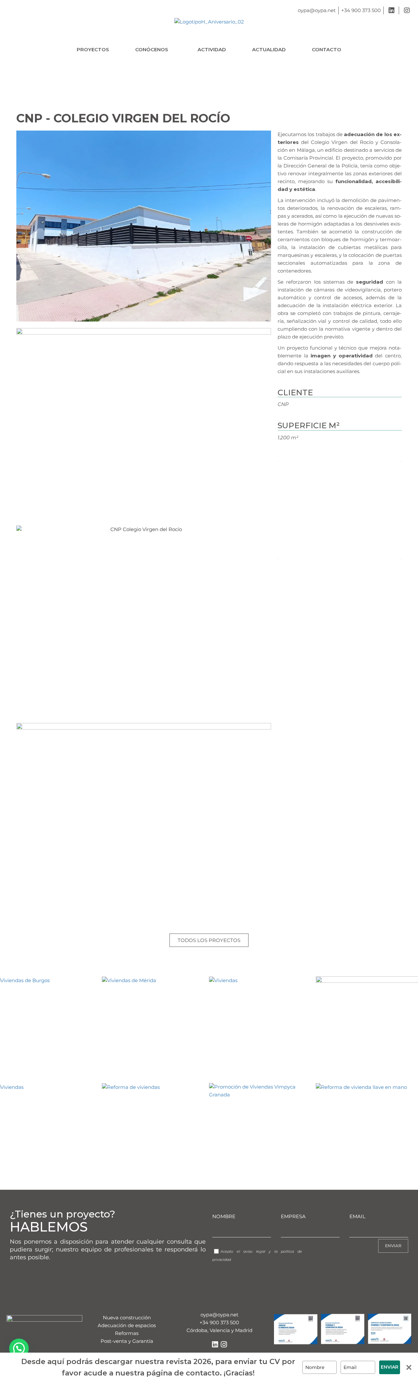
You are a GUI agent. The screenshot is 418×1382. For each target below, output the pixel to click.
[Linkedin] (214, 1344)
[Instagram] (223, 1344)
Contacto (326, 49)
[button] (153, 49)
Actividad (212, 49)
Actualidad (269, 49)
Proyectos (93, 49)
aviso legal (254, 1251)
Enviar (389, 1367)
